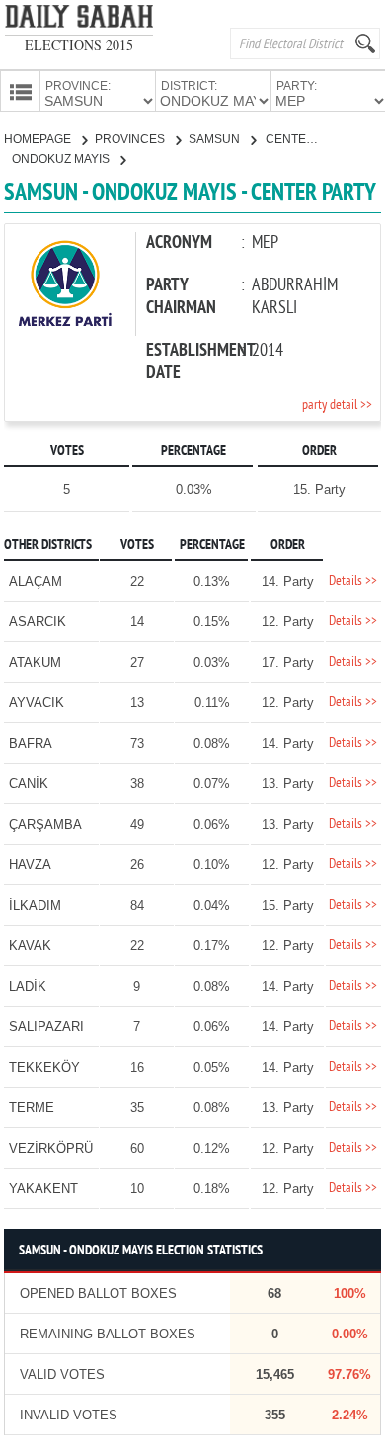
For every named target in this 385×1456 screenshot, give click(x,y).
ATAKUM (35, 662)
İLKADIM (35, 905)
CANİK (28, 783)
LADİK (27, 986)
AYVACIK (36, 702)
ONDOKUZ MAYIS (62, 159)
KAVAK (30, 945)
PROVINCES (131, 139)
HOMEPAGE (39, 139)
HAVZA (30, 864)
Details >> (353, 581)
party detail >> (337, 405)
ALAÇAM (35, 581)
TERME (31, 1107)
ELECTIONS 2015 (79, 45)
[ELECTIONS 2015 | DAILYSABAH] (79, 20)
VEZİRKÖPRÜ (51, 1148)
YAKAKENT (43, 1188)
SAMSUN (216, 139)
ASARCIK (37, 621)
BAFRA (30, 743)
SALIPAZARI (46, 1026)
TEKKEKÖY (44, 1067)
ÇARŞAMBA (45, 824)
